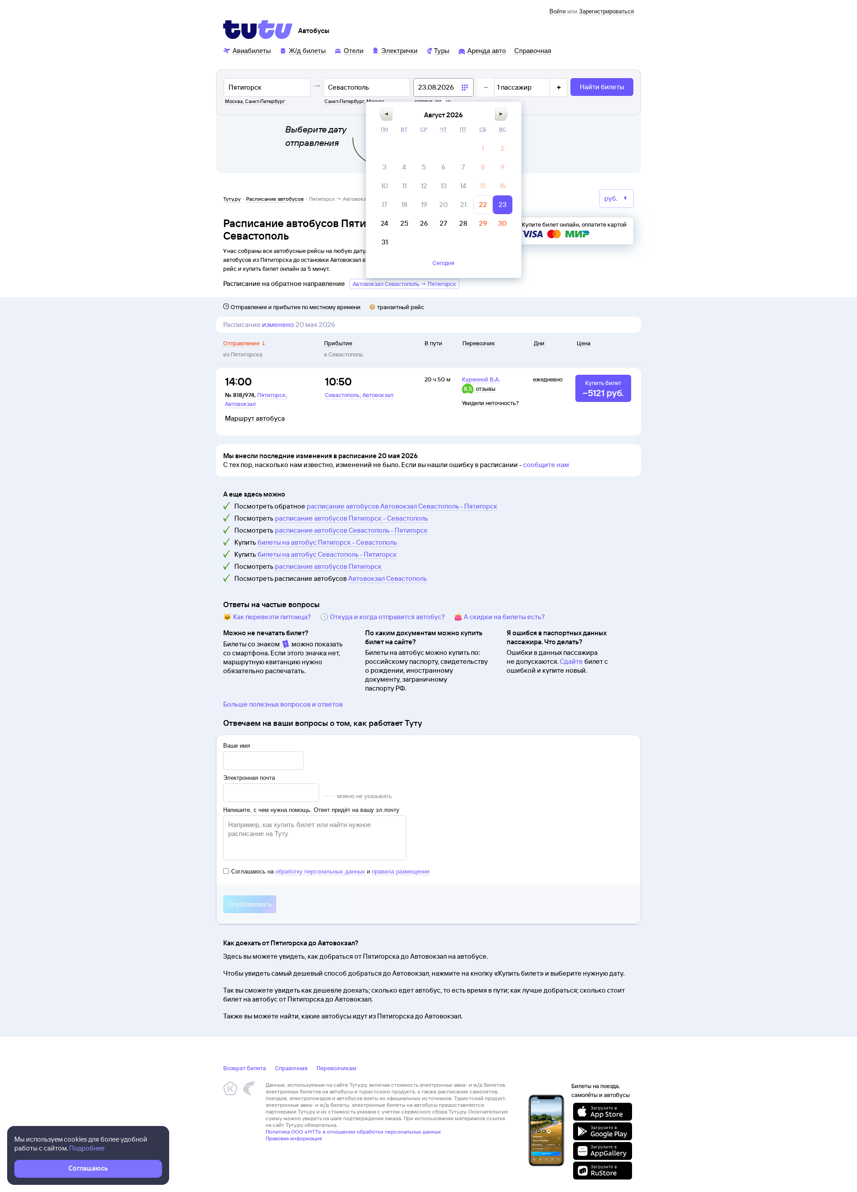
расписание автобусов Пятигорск (328, 566)
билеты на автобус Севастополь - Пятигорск (327, 554)
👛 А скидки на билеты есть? (499, 617)
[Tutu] (258, 29)
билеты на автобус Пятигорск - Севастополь (327, 542)
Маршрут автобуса (255, 418)
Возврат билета (244, 1068)
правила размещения (400, 871)
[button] (385, 114)
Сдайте (571, 661)
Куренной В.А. (481, 379)
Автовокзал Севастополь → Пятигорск (404, 283)
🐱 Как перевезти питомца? (267, 617)
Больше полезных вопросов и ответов (283, 704)
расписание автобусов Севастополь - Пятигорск (351, 530)
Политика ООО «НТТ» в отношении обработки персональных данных (353, 1131)
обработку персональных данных (320, 871)
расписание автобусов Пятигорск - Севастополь (351, 518)
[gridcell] (483, 148)
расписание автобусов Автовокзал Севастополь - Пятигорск (402, 506)
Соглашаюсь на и (330, 871)
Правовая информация (294, 1138)
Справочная (291, 1068)
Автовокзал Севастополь (387, 578)
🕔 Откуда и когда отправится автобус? (382, 617)
